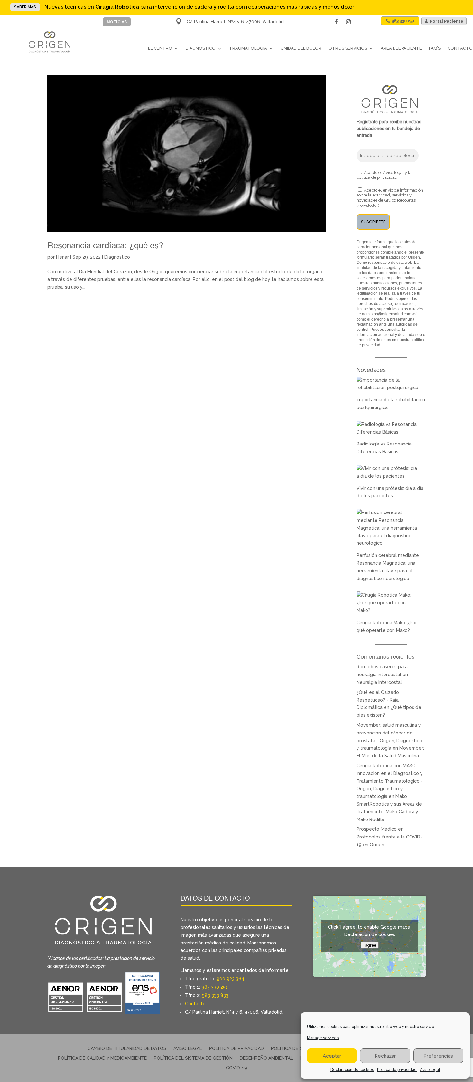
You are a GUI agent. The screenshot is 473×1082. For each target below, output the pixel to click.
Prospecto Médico (377, 829)
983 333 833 (215, 995)
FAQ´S (435, 48)
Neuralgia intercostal (379, 682)
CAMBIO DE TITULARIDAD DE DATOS (127, 1048)
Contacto (460, 48)
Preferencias (438, 1056)
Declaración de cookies (352, 1070)
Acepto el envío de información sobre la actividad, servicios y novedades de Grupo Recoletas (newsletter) (390, 198)
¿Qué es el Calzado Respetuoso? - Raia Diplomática (378, 700)
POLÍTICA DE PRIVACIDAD (236, 1048)
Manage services (323, 1038)
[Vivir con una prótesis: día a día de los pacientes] (388, 476)
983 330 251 (403, 20)
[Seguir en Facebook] (336, 22)
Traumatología (248, 48)
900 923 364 (230, 978)
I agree (369, 945)
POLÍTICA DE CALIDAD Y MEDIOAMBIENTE (102, 1058)
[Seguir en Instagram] (348, 22)
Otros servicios (348, 48)
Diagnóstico (201, 48)
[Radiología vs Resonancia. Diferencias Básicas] (388, 432)
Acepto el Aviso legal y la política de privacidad (384, 175)
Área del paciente (401, 48)
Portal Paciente (446, 21)
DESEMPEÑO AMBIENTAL (266, 1058)
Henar (62, 257)
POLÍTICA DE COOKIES (295, 1048)
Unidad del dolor (301, 48)
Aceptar (332, 1056)
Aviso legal (430, 1070)
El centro (160, 48)
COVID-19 (236, 1068)
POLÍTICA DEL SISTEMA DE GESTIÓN (193, 1058)
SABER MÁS (25, 7)
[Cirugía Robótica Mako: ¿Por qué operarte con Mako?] (388, 610)
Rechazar (385, 1056)
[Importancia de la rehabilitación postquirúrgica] (388, 387)
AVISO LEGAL (187, 1048)
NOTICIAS (117, 22)
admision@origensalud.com (386, 314)
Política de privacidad (397, 1070)
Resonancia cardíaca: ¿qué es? (105, 246)
